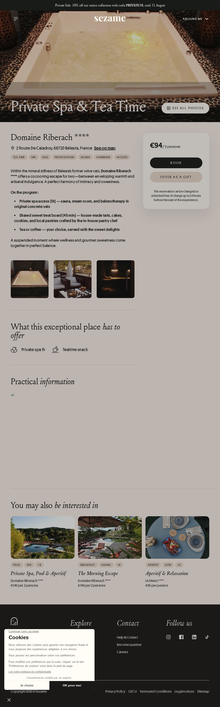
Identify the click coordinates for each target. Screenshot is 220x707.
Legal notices (184, 691)
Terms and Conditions (155, 691)
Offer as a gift (176, 177)
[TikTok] (207, 637)
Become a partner (129, 644)
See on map (105, 147)
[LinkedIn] (194, 637)
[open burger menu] (16, 19)
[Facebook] (181, 637)
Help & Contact (127, 637)
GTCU (132, 691)
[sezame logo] (110, 19)
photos (188, 108)
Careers (122, 652)
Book (176, 162)
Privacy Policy (115, 691)
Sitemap (203, 691)
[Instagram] (168, 637)
